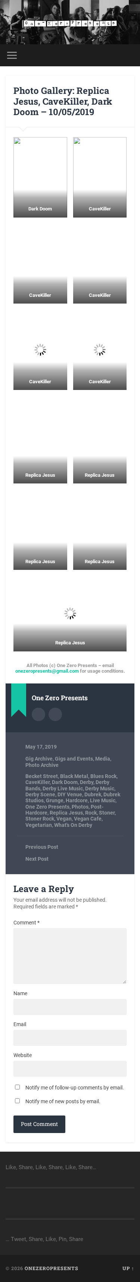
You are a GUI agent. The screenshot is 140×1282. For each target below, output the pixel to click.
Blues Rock (103, 776)
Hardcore (77, 800)
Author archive (38, 714)
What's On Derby (73, 825)
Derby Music (99, 788)
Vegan (64, 819)
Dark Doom (65, 782)
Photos (80, 807)
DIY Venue (69, 794)
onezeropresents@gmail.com (47, 671)
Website (22, 1055)
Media (102, 759)
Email (19, 1024)
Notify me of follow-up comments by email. (74, 1088)
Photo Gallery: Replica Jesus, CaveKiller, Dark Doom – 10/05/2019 (62, 101)
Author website (55, 714)
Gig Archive (39, 759)
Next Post (37, 859)
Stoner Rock (39, 819)
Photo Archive (42, 765)
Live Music (102, 800)
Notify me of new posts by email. (62, 1101)
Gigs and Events (74, 759)
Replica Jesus (66, 813)
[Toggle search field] (128, 55)
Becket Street (41, 776)
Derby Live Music (63, 788)
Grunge (54, 800)
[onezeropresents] (70, 22)
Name (20, 993)
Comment (26, 922)
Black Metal (74, 776)
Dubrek (92, 794)
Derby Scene (40, 794)
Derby (86, 782)
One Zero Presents (47, 807)
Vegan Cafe (88, 819)
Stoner (107, 813)
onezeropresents (51, 1268)
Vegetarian (38, 825)
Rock (91, 813)
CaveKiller (37, 782)
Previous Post (41, 847)
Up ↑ (128, 1268)
